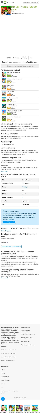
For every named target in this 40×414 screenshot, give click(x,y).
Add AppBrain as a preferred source (12, 246)
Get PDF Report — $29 (9, 222)
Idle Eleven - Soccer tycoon (13, 72)
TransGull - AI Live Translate (8, 357)
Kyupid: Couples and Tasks (7, 360)
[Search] (37, 2)
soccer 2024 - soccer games (14, 117)
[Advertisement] (20, 35)
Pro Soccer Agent (11, 104)
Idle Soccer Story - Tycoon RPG (14, 79)
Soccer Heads (10, 91)
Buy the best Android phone (27, 345)
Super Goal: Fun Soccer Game (14, 110)
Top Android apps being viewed (8, 349)
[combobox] (29, 2)
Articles (3, 384)
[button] (20, 242)
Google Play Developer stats (28, 334)
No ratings (24, 187)
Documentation (5, 376)
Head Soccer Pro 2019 (12, 98)
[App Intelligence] (3, 399)
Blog (2, 387)
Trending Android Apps (26, 337)
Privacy (3, 373)
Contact (3, 369)
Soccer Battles (10, 85)
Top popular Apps (25, 341)
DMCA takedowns (5, 380)
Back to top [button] (36, 400)
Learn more (11, 219)
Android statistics (25, 330)
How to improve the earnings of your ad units (10, 392)
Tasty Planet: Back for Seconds (8, 353)
